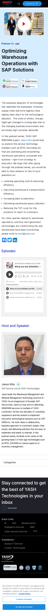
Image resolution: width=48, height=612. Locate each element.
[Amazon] (29, 86)
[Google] (29, 80)
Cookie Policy (25, 594)
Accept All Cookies (24, 607)
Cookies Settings (24, 599)
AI (5, 523)
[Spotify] (10, 80)
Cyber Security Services (16, 531)
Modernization (29, 523)
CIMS (32, 527)
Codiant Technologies (15, 548)
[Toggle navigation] (45, 4)
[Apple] (10, 86)
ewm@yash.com (26, 233)
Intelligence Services (14, 527)
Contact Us (30, 4)
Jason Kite (26, 140)
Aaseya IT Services (14, 543)
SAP (17, 44)
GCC (35, 531)
